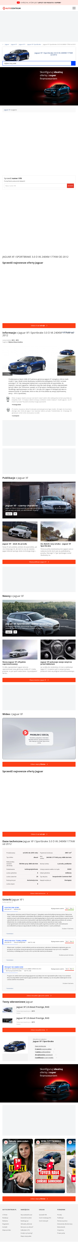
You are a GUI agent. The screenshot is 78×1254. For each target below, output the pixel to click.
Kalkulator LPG (25, 1230)
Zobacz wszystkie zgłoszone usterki (38, 996)
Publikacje (60, 1218)
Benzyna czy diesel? (27, 1227)
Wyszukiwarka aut (26, 1215)
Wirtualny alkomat (26, 1224)
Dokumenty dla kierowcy (64, 1224)
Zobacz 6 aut (38, 326)
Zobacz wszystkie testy (38, 1030)
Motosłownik (61, 1227)
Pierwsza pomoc (62, 1221)
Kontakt (4, 1227)
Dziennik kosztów (26, 1218)
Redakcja (5, 1218)
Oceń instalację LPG (45, 1218)
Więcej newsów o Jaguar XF (38, 680)
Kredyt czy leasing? (26, 1233)
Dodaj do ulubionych (68, 332)
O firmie (4, 1215)
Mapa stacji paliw (26, 1236)
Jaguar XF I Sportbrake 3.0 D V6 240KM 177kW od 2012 (54, 54)
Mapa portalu (6, 1230)
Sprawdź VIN (43, 1215)
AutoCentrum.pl (11, 8)
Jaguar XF (7, 110)
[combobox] (39, 63)
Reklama (5, 1221)
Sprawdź (70, 186)
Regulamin (5, 1224)
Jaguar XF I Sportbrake (43, 1041)
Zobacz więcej (37, 764)
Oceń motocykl (43, 1221)
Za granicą (60, 1230)
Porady (59, 1215)
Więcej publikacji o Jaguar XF (37, 562)
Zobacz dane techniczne (37, 893)
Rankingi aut (24, 1221)
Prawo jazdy (61, 1233)
